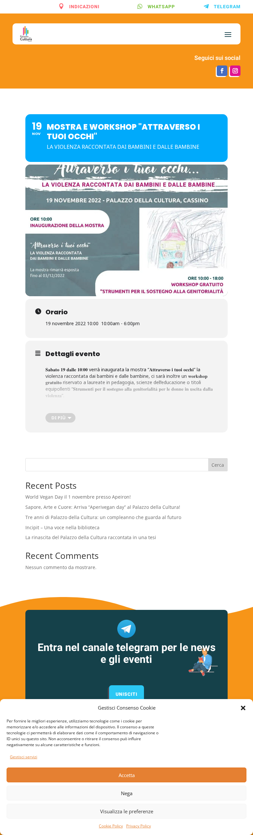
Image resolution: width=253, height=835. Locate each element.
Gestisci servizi (23, 757)
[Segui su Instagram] (235, 70)
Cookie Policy (111, 826)
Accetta (127, 775)
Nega (126, 793)
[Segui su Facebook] (222, 70)
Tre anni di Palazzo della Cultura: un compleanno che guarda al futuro (103, 517)
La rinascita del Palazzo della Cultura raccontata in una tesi (90, 537)
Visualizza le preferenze (126, 811)
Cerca (217, 465)
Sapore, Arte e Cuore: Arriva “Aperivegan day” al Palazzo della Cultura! (102, 507)
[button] (243, 708)
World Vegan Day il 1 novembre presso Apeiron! (78, 497)
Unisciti (126, 694)
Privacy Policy (138, 826)
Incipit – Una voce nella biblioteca (62, 527)
